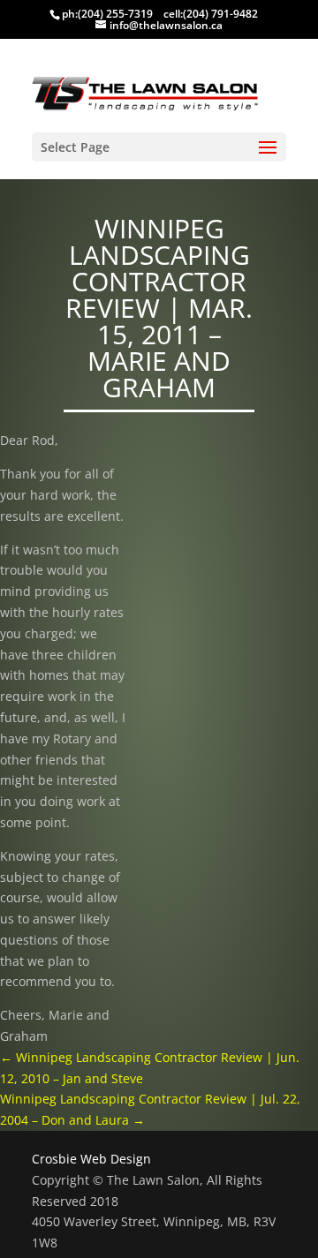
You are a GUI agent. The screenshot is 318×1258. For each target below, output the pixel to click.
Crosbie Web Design (91, 1158)
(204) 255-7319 (115, 13)
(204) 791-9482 (220, 13)
